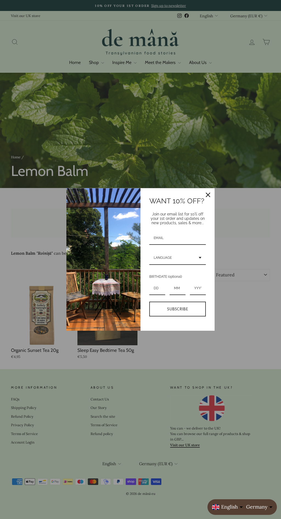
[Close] (208, 194)
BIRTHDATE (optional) (165, 277)
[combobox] (177, 258)
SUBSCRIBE (177, 309)
